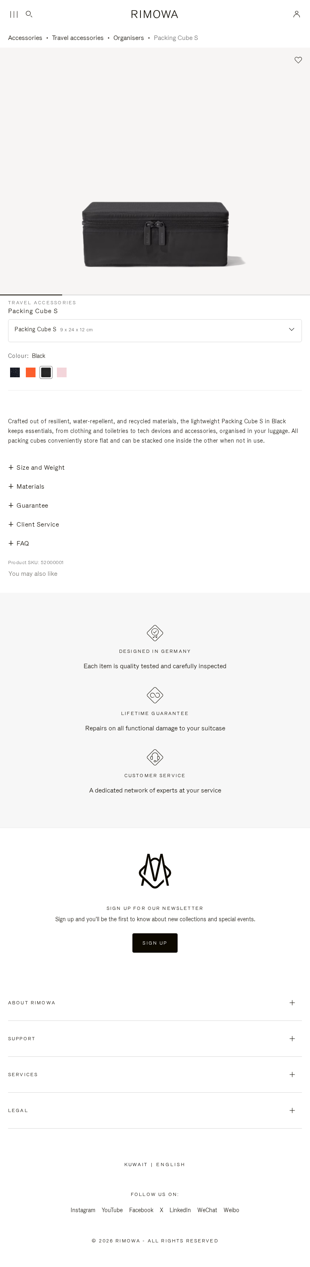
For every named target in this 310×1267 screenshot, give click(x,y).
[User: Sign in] (296, 14)
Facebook (141, 1210)
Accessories (25, 37)
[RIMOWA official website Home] (155, 14)
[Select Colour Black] (46, 373)
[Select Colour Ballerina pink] (62, 373)
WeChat (207, 1210)
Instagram (83, 1210)
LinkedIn (180, 1210)
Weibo (231, 1210)
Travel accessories (78, 37)
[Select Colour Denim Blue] (15, 373)
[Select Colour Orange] (31, 373)
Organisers (128, 37)
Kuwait (137, 1164)
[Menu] (13, 14)
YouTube (112, 1210)
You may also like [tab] (32, 573)
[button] (298, 60)
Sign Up (154, 943)
